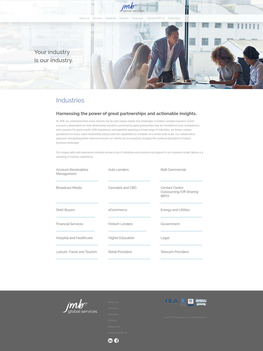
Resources (114, 326)
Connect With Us (117, 332)
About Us (113, 302)
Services (113, 308)
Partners (112, 320)
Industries (113, 314)
